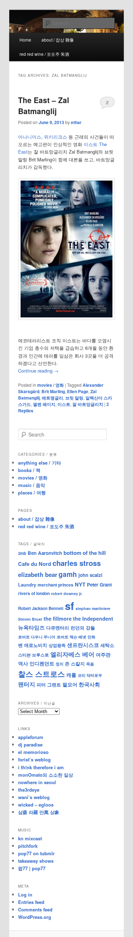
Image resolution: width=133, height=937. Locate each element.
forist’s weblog (34, 759)
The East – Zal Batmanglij (43, 106)
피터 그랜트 (49, 684)
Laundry (27, 585)
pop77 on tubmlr (36, 853)
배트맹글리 (52, 398)
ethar (76, 122)
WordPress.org (34, 917)
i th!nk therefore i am (41, 767)
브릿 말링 (74, 398)
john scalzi (90, 575)
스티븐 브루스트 (33, 655)
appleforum (30, 737)
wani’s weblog (34, 797)
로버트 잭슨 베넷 (71, 636)
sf (69, 605)
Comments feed (35, 909)
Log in (25, 894)
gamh (68, 574)
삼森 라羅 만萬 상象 (38, 812)
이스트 (63, 404)
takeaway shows (36, 860)
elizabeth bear (37, 574)
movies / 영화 (50, 385)
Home (25, 40)
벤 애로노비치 (32, 645)
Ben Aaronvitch (45, 553)
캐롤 (71, 674)
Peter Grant (99, 584)
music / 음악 (31, 485)
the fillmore (58, 618)
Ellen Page (77, 391)
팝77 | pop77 (31, 868)
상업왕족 (57, 645)
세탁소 (107, 645)
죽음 (90, 663)
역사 (23, 663)
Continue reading (38, 370)
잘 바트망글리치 (87, 404)
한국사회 (89, 684)
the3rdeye (28, 789)
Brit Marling (53, 391)
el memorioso (33, 752)
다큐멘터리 (57, 628)
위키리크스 (55, 136)
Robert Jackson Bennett (40, 608)
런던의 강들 (83, 627)
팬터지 (26, 684)
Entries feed (31, 902)
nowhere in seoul (37, 782)
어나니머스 (29, 136)
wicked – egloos (36, 804)
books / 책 (29, 470)
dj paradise (30, 744)
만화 (91, 636)
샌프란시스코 (83, 645)
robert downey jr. (66, 593)
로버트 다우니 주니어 (36, 636)
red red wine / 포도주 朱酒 (44, 54)
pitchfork (28, 845)
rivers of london (34, 593)
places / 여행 (32, 492)
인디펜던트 (41, 663)
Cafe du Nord (34, 564)
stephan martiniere (93, 608)
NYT (80, 584)
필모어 (69, 684)
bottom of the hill (84, 553)
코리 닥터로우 (90, 675)
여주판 (103, 654)
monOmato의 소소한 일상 (45, 774)
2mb (22, 553)
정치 (59, 663)
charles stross (76, 563)
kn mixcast (30, 838)
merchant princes (55, 585)
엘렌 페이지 (44, 404)
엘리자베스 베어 (72, 654)
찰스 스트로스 (41, 674)
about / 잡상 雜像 (57, 40)
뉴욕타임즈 (31, 627)
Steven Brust (30, 619)
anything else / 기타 (39, 462)
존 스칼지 (75, 663)
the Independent (93, 618)
